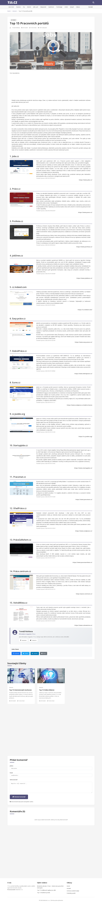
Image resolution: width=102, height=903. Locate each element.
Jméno (11, 766)
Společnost (51, 7)
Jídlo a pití (35, 7)
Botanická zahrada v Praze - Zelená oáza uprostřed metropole (50, 887)
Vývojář (72, 7)
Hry (24, 7)
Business (18, 7)
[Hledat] (93, 2)
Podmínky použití (71, 893)
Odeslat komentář (19, 797)
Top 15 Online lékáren (46, 690)
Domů (9, 11)
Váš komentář (13, 779)
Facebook (24, 640)
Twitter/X (34, 640)
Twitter (26, 653)
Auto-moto (11, 7)
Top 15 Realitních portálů (43, 892)
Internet (29, 7)
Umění (66, 7)
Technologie (59, 7)
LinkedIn (35, 653)
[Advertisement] (51, 86)
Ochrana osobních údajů (73, 891)
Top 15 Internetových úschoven (20, 690)
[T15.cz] (12, 2)
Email (44, 653)
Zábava (78, 7)
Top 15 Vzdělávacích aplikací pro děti (46, 890)
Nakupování (43, 7)
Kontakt (90, 7)
